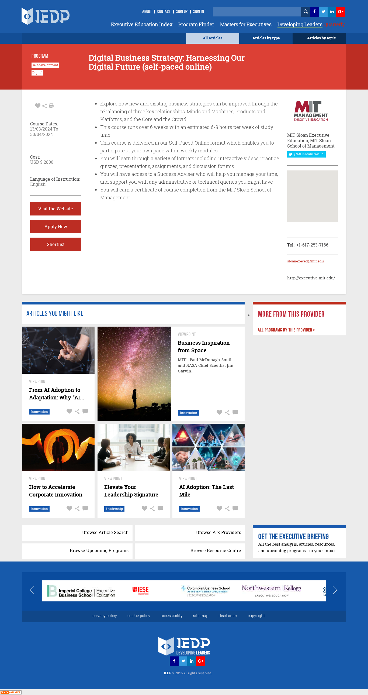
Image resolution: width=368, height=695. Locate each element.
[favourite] (37, 105)
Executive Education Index (141, 24)
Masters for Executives (246, 24)
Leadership (114, 508)
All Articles (212, 37)
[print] (51, 105)
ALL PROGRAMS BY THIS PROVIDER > (286, 330)
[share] (44, 105)
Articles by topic (321, 37)
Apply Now (55, 227)
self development (45, 65)
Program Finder (196, 24)
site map (200, 615)
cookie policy (138, 615)
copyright (256, 615)
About (147, 12)
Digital (37, 73)
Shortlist (56, 244)
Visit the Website (55, 209)
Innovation (39, 411)
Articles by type (266, 37)
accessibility (172, 615)
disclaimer (228, 615)
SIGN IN (198, 12)
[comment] (84, 411)
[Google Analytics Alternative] (11, 691)
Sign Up (182, 12)
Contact (164, 12)
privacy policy (104, 615)
